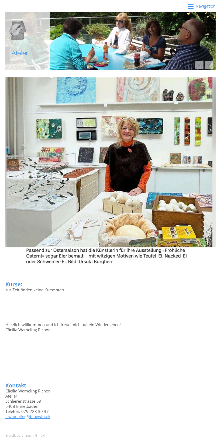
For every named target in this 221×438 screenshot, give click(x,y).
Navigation (206, 6)
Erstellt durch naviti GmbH (25, 435)
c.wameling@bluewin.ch (27, 416)
